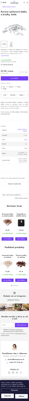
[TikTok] (21, 373)
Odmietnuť (7, 396)
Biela (25, 139)
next (27, 264)
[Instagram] (13, 373)
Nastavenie (14, 390)
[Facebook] (9, 373)
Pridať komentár (14, 184)
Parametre (12, 95)
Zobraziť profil (13, 300)
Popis (5, 95)
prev (1, 264)
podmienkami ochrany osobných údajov (13, 331)
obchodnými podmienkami (15, 329)
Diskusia (21, 95)
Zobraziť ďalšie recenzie (21, 198)
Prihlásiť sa (21, 325)
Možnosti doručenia (8, 64)
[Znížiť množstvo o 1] (20, 72)
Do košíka (14, 78)
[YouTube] (17, 373)
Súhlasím (21, 396)
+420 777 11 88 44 (16, 362)
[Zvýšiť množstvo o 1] (26, 72)
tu (24, 386)
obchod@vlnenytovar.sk (16, 359)
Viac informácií (5, 55)
